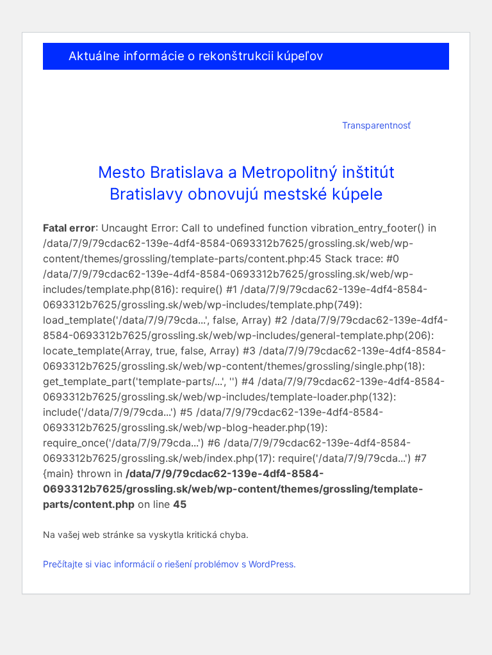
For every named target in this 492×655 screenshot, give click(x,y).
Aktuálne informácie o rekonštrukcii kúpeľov (196, 56)
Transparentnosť (376, 125)
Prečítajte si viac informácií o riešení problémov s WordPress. (169, 563)
